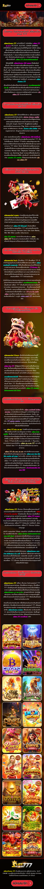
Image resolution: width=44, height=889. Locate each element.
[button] (17, 5)
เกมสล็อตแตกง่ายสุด (30, 282)
